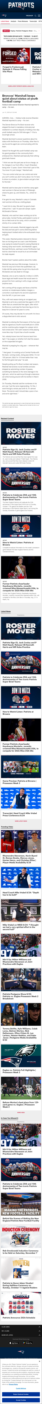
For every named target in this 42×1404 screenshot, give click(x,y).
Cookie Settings (21, 1388)
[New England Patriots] (21, 1352)
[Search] (35, 15)
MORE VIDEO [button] (21, 1112)
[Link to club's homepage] (4, 14)
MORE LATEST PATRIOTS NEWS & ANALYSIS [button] (21, 86)
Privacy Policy (13, 1384)
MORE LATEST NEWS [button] (21, 821)
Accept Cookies (21, 1400)
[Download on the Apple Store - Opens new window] (13, 1343)
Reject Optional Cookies (21, 1394)
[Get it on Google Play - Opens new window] (27, 1343)
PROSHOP (29, 15)
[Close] (39, 1361)
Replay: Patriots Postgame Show (21, 31)
